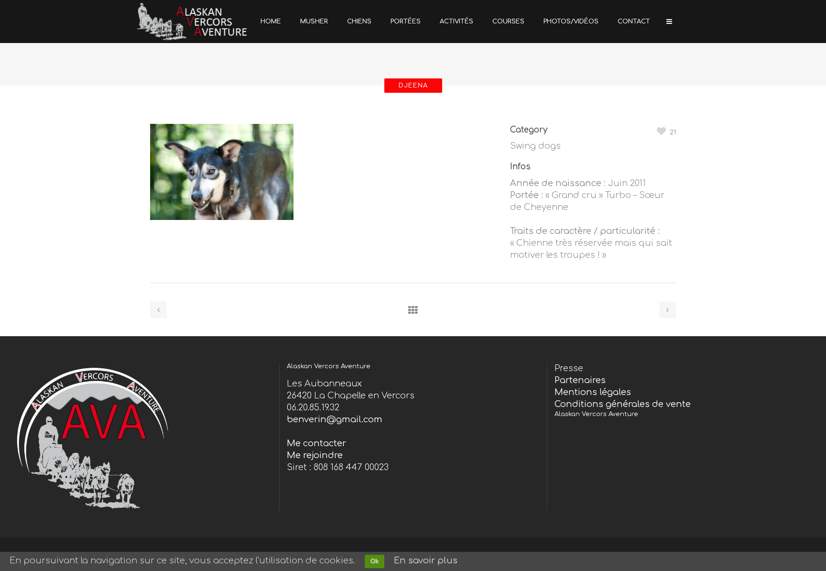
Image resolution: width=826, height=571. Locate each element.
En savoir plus (425, 560)
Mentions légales (592, 392)
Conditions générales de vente (622, 404)
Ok (374, 561)
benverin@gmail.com (334, 419)
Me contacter (316, 443)
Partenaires (580, 380)
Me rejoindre (315, 455)
